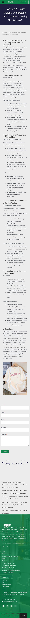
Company (4, 427)
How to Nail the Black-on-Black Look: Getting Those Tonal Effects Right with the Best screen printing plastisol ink (14, 505)
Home (3, 32)
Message (4, 434)
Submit (5, 451)
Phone (3, 419)
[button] (3, 2)
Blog (7, 32)
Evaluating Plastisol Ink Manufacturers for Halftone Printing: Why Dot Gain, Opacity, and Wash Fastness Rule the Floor (14, 485)
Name (3, 405)
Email (3, 412)
